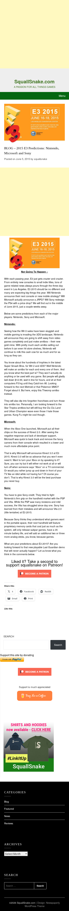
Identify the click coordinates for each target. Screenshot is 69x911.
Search (9, 636)
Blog (6, 801)
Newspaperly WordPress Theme (42, 904)
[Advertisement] (34, 34)
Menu (62, 96)
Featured (9, 808)
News (7, 816)
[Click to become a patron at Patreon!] (34, 578)
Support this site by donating (17, 655)
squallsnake (40, 159)
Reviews (8, 823)
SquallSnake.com (34, 81)
